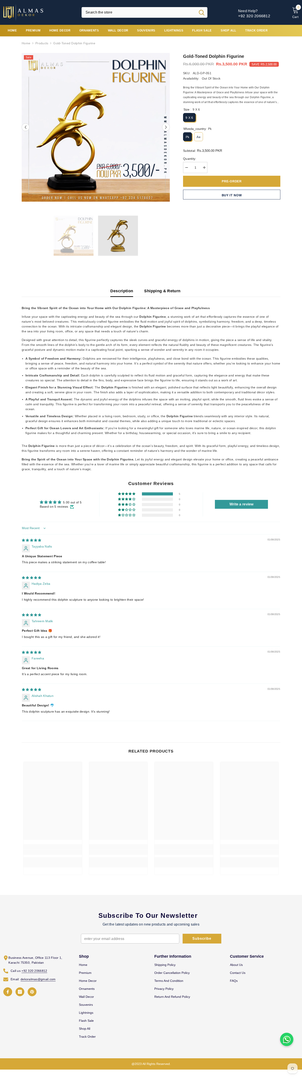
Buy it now (232, 195)
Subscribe (201, 938)
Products (41, 43)
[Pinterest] (32, 991)
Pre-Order (231, 181)
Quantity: (189, 158)
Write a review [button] (241, 504)
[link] (52, 852)
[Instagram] (19, 991)
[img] (31, 540)
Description (121, 291)
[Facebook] (7, 991)
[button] (25, 127)
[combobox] (139, 12)
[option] (96, 127)
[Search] (144, 12)
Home (26, 43)
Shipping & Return (162, 291)
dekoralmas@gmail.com (38, 979)
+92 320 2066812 (254, 16)
